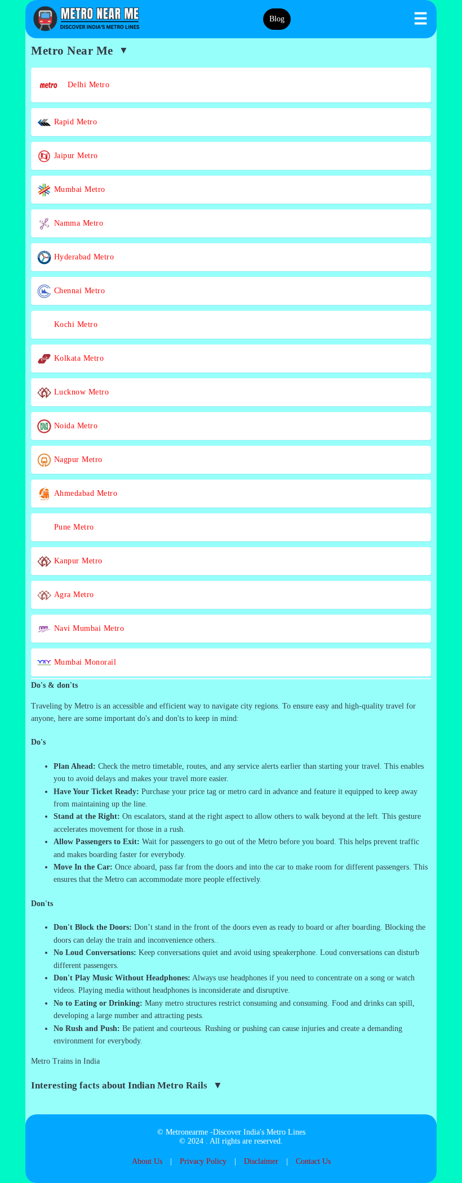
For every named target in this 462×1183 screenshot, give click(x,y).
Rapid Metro (74, 122)
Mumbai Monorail (83, 662)
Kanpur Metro (77, 561)
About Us (147, 1161)
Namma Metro (77, 223)
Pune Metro (72, 527)
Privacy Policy (203, 1161)
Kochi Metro (74, 324)
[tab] (231, 685)
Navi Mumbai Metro (87, 628)
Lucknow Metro (80, 392)
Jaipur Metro (74, 155)
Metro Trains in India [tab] (65, 1061)
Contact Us (313, 1161)
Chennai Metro (78, 290)
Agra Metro (72, 594)
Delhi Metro (84, 84)
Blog (277, 19)
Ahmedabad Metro (84, 493)
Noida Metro (74, 426)
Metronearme (187, 1132)
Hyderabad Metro (82, 257)
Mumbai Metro (78, 189)
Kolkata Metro (77, 358)
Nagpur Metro (77, 459)
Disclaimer (261, 1161)
